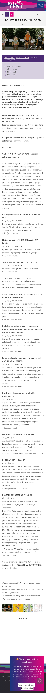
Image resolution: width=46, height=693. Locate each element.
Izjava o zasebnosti (9, 680)
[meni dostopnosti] (40, 681)
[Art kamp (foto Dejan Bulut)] (7, 608)
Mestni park (11, 72)
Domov (23, 24)
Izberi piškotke (27, 688)
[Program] (7, 14)
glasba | (19, 57)
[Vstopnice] (12, 14)
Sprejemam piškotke (26, 685)
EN (37, 14)
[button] (26, 47)
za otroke (25, 57)
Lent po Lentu (9, 57)
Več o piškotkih (34, 679)
